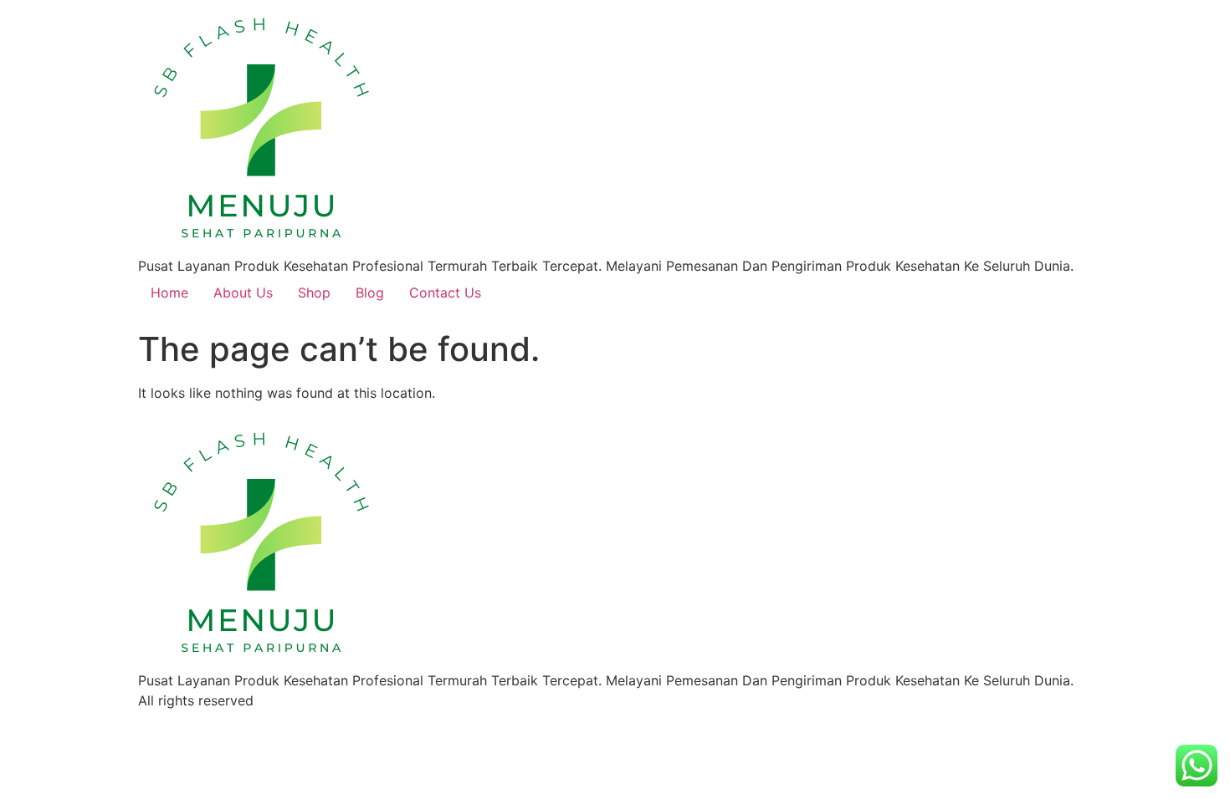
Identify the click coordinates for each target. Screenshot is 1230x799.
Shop (314, 292)
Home (169, 292)
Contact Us (445, 292)
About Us (243, 292)
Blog (370, 292)
